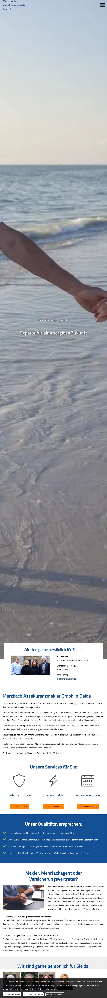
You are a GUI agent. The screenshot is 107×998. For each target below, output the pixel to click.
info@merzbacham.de (66, 678)
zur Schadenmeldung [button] (53, 806)
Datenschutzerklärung (48, 989)
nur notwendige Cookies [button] (33, 994)
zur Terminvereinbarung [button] (88, 806)
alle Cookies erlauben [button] (12, 994)
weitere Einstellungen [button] (54, 994)
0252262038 (63, 675)
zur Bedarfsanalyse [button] (19, 806)
